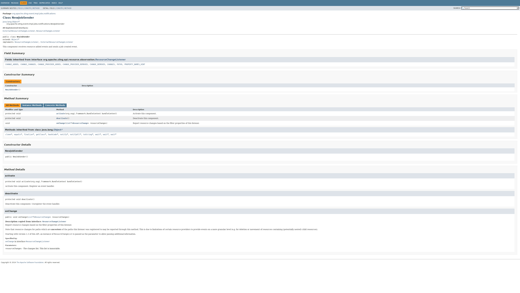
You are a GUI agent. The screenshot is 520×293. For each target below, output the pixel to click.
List (68, 123)
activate (60, 113)
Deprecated (44, 3)
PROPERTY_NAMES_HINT (134, 64)
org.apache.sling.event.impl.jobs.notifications (34, 13)
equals (17, 134)
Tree (35, 3)
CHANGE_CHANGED (28, 64)
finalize (28, 134)
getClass (40, 134)
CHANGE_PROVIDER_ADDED (49, 64)
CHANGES (111, 64)
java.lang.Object (10, 22)
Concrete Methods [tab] (55, 105)
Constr (27, 8)
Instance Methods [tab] (32, 105)
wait (97, 134)
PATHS (119, 64)
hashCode (52, 134)
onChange (60, 123)
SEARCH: (456, 8)
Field (20, 8)
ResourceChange (80, 123)
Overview (5, 3)
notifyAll (75, 134)
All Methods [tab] (12, 105)
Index (54, 3)
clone (8, 134)
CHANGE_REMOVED (97, 64)
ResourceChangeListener (48, 31)
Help (60, 3)
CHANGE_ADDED (11, 64)
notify (63, 134)
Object (14, 39)
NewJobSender (11, 90)
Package (15, 3)
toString (87, 134)
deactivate (61, 118)
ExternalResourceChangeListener (19, 31)
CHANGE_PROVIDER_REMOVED (75, 64)
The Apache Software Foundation (30, 262)
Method (36, 8)
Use (30, 3)
